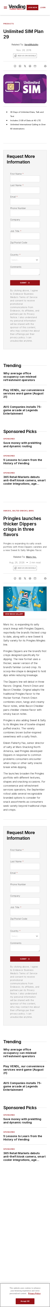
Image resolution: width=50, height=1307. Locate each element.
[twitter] (25, 66)
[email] (35, 66)
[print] (45, 66)
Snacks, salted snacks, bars (18, 511)
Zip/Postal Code (18, 242)
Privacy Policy (34, 1293)
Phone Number (18, 208)
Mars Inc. (31, 556)
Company (15, 219)
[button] (5, 7)
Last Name (17, 185)
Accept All (25, 1301)
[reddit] (30, 66)
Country (15, 254)
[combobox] (25, 259)
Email (14, 196)
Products (8, 24)
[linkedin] (20, 66)
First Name (17, 173)
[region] (25, 1295)
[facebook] (15, 66)
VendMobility (31, 44)
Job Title (15, 231)
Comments (15, 266)
